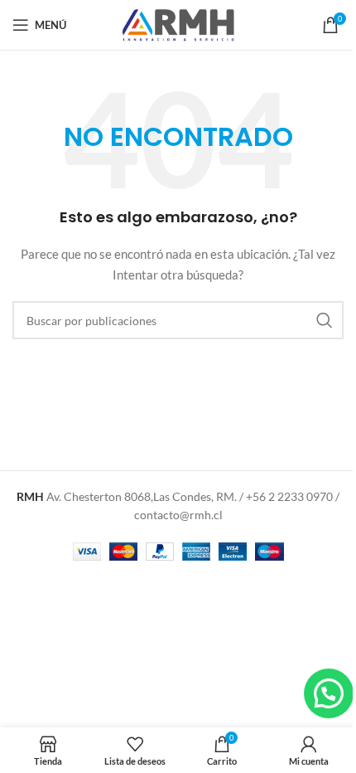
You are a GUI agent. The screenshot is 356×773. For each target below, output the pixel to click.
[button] (329, 693)
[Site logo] (178, 24)
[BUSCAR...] (324, 320)
